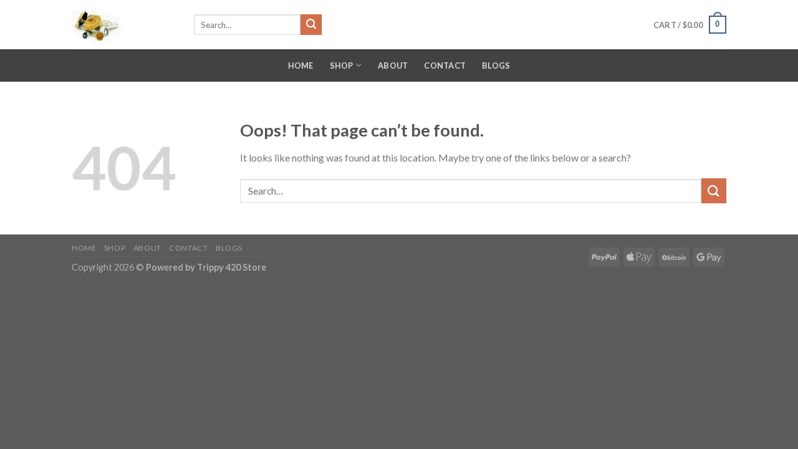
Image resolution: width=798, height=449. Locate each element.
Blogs (496, 65)
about (393, 65)
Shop (341, 65)
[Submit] (311, 25)
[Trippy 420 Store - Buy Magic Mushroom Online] (123, 24)
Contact (445, 65)
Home (301, 65)
